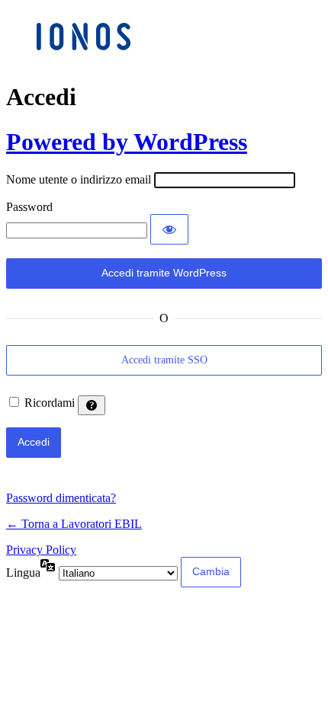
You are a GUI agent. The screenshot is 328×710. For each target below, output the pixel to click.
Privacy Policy (41, 549)
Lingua (23, 572)
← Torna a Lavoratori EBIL (74, 523)
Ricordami (49, 402)
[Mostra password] (169, 229)
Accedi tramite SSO (164, 360)
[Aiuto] (91, 405)
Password (29, 206)
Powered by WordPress (126, 141)
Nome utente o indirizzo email (78, 179)
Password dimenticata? (61, 497)
